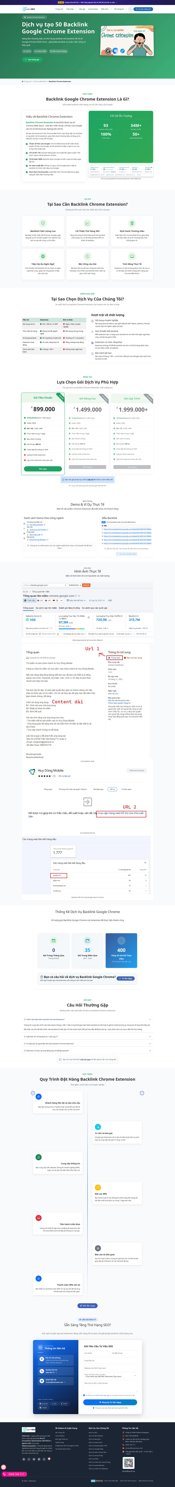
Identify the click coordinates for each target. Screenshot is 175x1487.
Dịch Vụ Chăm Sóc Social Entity (99, 1462)
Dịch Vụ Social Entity (96, 1455)
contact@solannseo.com (54, 1382)
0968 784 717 (50, 1372)
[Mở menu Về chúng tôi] (126, 9)
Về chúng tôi (119, 9)
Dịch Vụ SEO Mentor (96, 1436)
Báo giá (82, 9)
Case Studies (93, 9)
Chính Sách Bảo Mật (111, 1481)
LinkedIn (44, 1408)
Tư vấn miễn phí (144, 9)
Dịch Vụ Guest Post (95, 1442)
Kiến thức (104, 9)
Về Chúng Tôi (60, 1432)
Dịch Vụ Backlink (94, 1439)
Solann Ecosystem (29, 1446)
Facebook (44, 1404)
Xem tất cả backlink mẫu (127, 554)
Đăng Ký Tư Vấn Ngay (111, 1402)
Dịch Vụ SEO (93, 1432)
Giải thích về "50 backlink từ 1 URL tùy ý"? (42, 1037)
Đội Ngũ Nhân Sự (61, 1439)
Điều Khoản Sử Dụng (146, 1481)
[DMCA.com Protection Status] (97, 1481)
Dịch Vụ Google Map (96, 1449)
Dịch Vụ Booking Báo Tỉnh (98, 1446)
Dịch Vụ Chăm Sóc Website (98, 1469)
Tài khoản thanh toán (62, 1449)
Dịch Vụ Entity (93, 1459)
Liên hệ (90, 479)
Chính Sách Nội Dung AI (128, 1481)
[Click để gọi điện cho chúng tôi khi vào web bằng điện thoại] (4, 1474)
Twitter (65, 1404)
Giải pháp (70, 9)
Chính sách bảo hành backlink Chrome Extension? (45, 1019)
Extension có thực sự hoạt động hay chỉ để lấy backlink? (47, 1051)
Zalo (55, 1404)
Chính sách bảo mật (102, 1395)
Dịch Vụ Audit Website (96, 1465)
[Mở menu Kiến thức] (111, 9)
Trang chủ (59, 9)
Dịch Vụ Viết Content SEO (98, 1452)
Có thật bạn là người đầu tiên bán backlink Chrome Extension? (50, 1044)
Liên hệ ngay (85, 1059)
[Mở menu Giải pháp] (76, 9)
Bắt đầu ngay (89, 1305)
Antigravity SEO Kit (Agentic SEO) (67, 1446)
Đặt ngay (43, 469)
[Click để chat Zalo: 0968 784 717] (3, 1467)
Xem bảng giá (33, 59)
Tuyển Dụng (59, 1442)
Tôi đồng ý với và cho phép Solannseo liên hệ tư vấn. (110, 1395)
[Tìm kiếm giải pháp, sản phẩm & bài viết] (131, 9)
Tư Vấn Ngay (127, 978)
